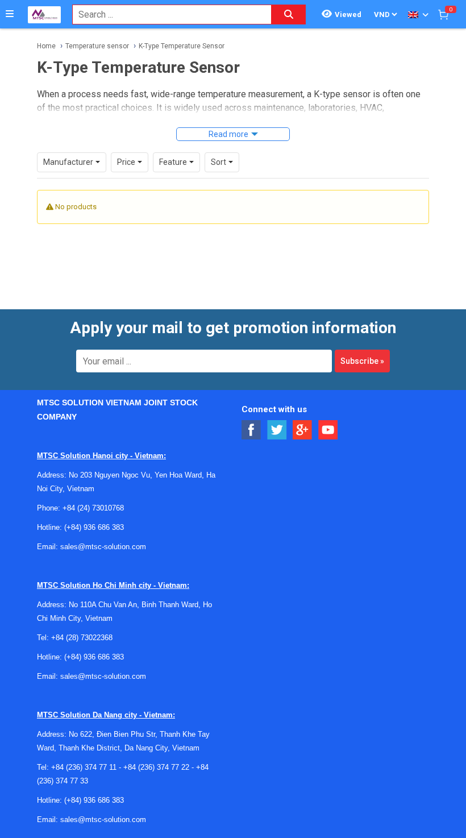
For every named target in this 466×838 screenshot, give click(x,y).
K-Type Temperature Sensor (181, 46)
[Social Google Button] (303, 430)
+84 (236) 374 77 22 (156, 767)
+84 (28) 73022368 (82, 637)
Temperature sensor (97, 46)
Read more (228, 134)
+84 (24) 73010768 (93, 508)
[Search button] (289, 14)
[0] (443, 14)
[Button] (10, 14)
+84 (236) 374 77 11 (83, 767)
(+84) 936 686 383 (94, 527)
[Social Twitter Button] (277, 430)
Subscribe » (362, 361)
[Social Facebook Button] (251, 430)
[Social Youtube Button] (328, 430)
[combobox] (166, 14)
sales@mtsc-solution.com (103, 546)
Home (46, 46)
